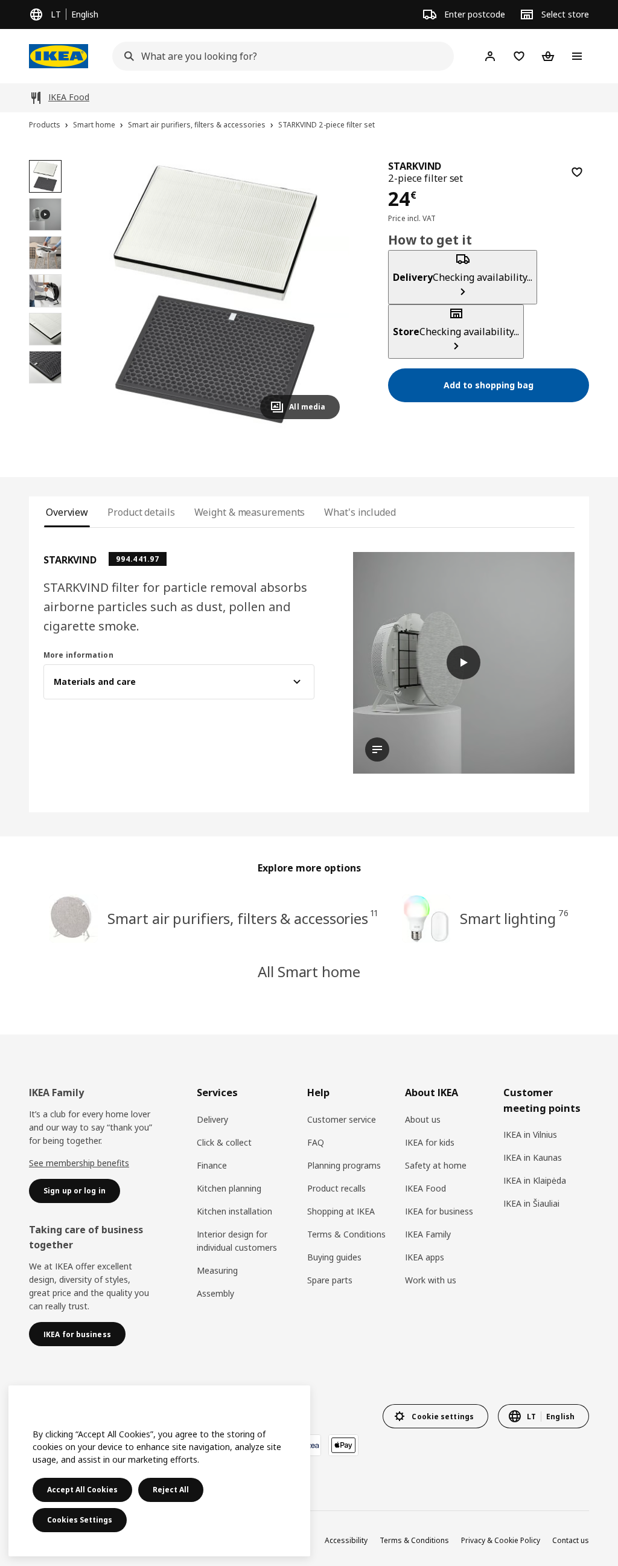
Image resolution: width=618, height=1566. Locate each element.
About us (423, 1119)
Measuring (217, 1270)
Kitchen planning (229, 1188)
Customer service (341, 1119)
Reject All (171, 1489)
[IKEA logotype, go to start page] (58, 56)
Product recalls (336, 1188)
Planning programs (344, 1165)
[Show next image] (325, 294)
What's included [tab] (359, 512)
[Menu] (577, 56)
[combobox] (279, 56)
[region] (215, 294)
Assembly (215, 1293)
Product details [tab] (140, 512)
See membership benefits (79, 1163)
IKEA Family (428, 1234)
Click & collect (224, 1142)
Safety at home (436, 1165)
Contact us (570, 1540)
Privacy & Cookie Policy (500, 1540)
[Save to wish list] (577, 172)
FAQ (315, 1142)
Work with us (430, 1280)
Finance (212, 1165)
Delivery (212, 1119)
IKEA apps (424, 1257)
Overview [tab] (67, 512)
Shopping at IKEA (341, 1211)
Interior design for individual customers (237, 1240)
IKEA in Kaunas (532, 1157)
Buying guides (334, 1257)
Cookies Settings (79, 1520)
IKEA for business (439, 1211)
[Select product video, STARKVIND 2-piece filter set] (45, 214)
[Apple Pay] (343, 1445)
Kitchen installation (234, 1211)
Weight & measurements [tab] (249, 512)
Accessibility (346, 1540)
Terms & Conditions (346, 1234)
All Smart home (309, 971)
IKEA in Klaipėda (534, 1180)
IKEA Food (425, 1188)
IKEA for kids (429, 1142)
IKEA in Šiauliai (531, 1203)
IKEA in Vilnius (530, 1134)
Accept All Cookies (82, 1489)
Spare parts (329, 1280)
